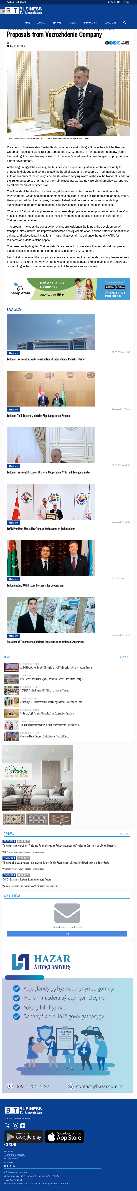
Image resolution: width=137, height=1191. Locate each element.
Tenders (9, 834)
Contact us (9, 1162)
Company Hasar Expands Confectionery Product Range (44, 736)
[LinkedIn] (111, 43)
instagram (15, 1125)
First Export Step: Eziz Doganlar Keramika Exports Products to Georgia (51, 679)
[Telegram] (118, 43)
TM (118, 2)
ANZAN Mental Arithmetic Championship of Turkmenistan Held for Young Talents (56, 667)
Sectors (57, 22)
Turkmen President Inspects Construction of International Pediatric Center (46, 359)
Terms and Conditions (15, 1155)
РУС (126, 2)
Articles (41, 22)
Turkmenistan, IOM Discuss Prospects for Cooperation (35, 585)
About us (8, 1151)
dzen (22, 1125)
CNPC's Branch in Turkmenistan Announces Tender (26, 879)
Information (90, 22)
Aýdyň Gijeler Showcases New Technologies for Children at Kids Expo (51, 702)
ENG (110, 2)
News (7, 657)
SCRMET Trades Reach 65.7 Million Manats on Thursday (45, 690)
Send (67, 934)
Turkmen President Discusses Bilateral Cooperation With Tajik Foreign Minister (48, 472)
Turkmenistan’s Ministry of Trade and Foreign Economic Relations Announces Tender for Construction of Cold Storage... (59, 845)
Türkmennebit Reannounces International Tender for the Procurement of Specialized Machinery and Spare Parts (55, 862)
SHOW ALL (125, 657)
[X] (107, 43)
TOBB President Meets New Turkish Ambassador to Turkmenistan (41, 529)
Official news (13, 352)
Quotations (110, 22)
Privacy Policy (11, 1158)
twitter (7, 1125)
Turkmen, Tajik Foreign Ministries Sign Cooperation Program (38, 416)
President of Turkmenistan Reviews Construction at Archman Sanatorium (45, 642)
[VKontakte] (114, 43)
